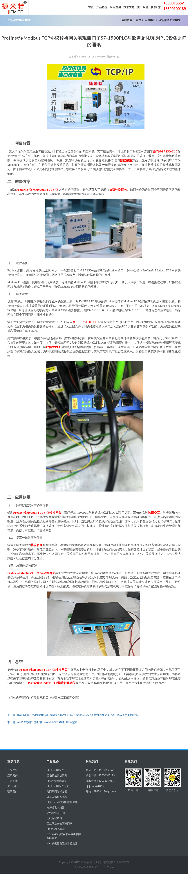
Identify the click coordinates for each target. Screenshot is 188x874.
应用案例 (150, 20)
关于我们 (12, 786)
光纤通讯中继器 (56, 807)
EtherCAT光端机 (56, 829)
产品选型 (12, 770)
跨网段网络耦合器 (57, 791)
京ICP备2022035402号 (87, 867)
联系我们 (12, 791)
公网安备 (109, 867)
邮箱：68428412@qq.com (101, 791)
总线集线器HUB (56, 813)
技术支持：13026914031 (100, 781)
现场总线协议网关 (170, 20)
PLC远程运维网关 (56, 781)
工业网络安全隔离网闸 (59, 823)
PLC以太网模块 (55, 770)
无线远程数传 (54, 818)
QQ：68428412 (95, 786)
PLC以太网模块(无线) (58, 786)
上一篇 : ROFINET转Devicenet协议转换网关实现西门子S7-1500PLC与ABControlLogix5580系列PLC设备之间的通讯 (72, 715)
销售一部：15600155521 (100, 770)
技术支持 (12, 781)
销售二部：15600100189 (100, 775)
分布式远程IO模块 (57, 797)
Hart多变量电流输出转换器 (62, 843)
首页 (138, 20)
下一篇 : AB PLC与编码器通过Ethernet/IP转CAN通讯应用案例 (42, 722)
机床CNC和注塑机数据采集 (62, 802)
